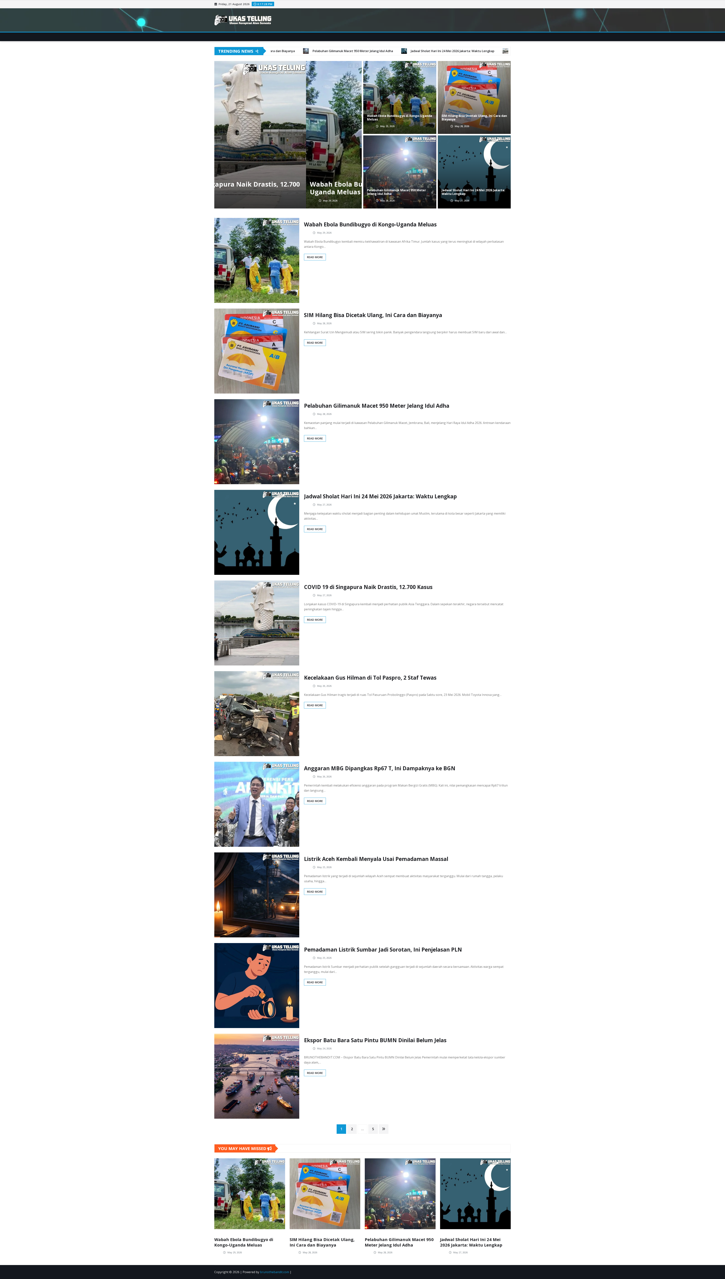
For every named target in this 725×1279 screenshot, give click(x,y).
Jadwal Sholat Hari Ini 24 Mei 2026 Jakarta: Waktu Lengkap (473, 192)
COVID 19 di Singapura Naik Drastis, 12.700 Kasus (368, 586)
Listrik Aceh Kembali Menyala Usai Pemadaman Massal (376, 858)
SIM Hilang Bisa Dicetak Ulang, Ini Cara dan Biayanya (474, 117)
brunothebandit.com (274, 1272)
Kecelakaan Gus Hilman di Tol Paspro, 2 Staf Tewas (370, 677)
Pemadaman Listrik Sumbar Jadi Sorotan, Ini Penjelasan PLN (383, 949)
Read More (315, 257)
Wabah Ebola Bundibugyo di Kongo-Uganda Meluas (276, 188)
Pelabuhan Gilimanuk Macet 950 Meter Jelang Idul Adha (396, 192)
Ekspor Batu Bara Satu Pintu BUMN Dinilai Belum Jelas (375, 1040)
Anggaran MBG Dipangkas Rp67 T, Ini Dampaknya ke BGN (379, 768)
